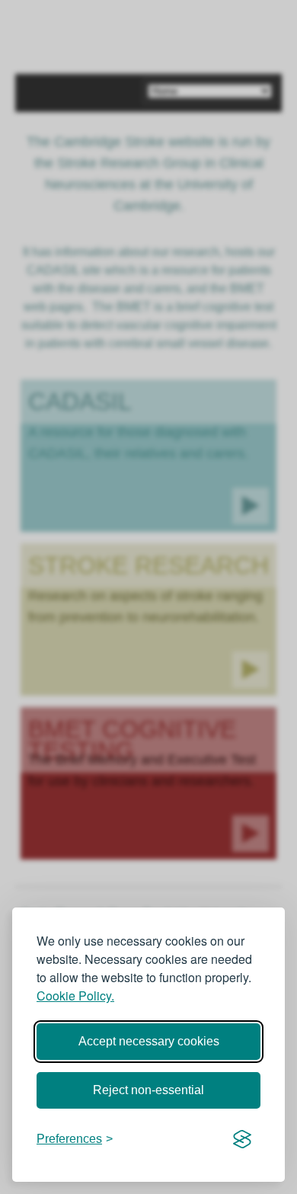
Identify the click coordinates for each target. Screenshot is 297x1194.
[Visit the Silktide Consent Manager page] (242, 1139)
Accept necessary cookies (148, 1041)
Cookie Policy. (75, 995)
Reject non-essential (148, 1090)
